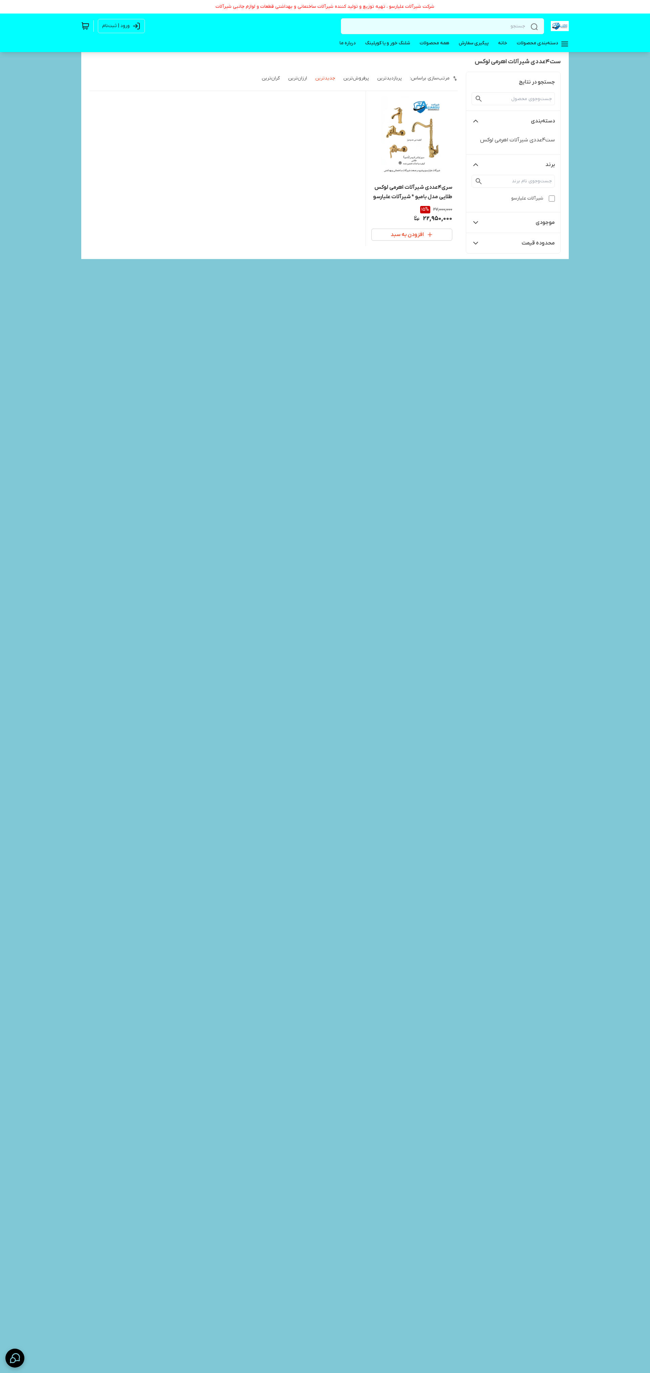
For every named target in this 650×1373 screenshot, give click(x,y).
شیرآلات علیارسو (527, 198)
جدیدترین (325, 78)
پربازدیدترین (389, 78)
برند (550, 164)
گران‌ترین (271, 78)
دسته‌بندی (543, 121)
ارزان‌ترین (297, 78)
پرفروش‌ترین (356, 78)
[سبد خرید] (85, 26)
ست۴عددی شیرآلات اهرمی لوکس (517, 140)
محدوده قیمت (538, 243)
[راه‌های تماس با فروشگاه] (14, 1358)
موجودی (545, 222)
